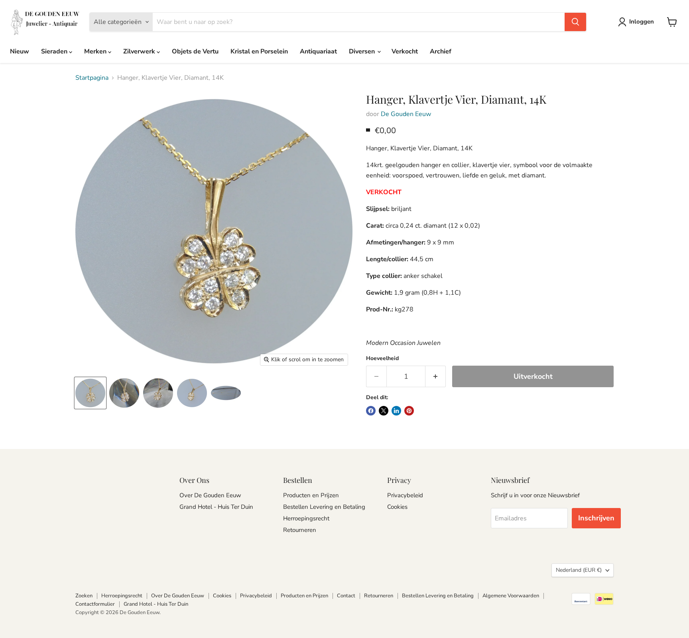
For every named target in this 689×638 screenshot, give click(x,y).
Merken (96, 51)
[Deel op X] (383, 410)
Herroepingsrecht (306, 518)
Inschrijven (596, 518)
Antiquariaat (318, 51)
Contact (346, 595)
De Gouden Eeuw (406, 114)
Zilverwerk (140, 51)
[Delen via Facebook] (371, 410)
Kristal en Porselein (259, 51)
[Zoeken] (575, 22)
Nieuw (19, 51)
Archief (440, 51)
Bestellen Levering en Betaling (324, 507)
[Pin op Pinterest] (409, 410)
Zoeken (84, 595)
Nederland (579, 570)
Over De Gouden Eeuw (210, 495)
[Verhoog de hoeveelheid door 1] (435, 377)
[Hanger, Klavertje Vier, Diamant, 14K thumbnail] (90, 393)
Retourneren (299, 530)
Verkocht (405, 51)
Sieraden (55, 51)
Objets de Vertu (195, 51)
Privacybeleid (405, 495)
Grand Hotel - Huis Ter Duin (216, 507)
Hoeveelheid (382, 358)
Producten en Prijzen (311, 495)
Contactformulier (95, 604)
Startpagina (91, 77)
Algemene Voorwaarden (510, 595)
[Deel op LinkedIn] (396, 410)
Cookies (397, 507)
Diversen (362, 51)
